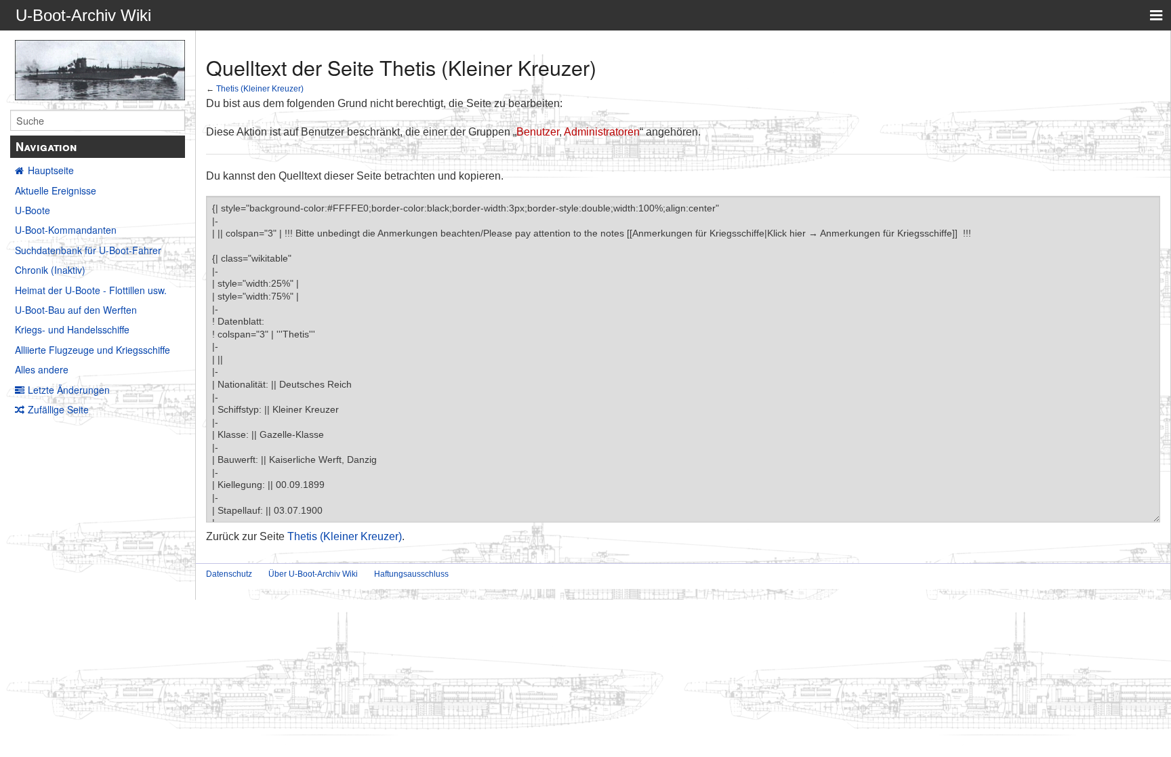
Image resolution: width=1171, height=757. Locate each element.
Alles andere (41, 369)
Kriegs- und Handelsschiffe (72, 329)
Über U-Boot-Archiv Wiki (313, 574)
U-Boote (32, 210)
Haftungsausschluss (411, 574)
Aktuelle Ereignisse (55, 190)
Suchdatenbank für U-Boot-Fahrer (88, 250)
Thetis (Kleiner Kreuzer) (260, 88)
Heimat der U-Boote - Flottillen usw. (91, 290)
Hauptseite (51, 170)
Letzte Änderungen (69, 389)
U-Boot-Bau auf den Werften (76, 309)
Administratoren (602, 132)
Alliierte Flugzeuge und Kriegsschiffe (92, 349)
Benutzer (537, 132)
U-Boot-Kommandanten (66, 230)
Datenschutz (229, 574)
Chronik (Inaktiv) (50, 270)
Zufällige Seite (58, 409)
